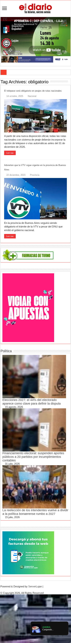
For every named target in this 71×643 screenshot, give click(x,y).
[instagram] (41, 589)
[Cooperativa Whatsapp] (28, 552)
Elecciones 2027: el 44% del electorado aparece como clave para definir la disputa (31, 401)
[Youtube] (38, 589)
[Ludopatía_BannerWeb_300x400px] (28, 307)
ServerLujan (35, 586)
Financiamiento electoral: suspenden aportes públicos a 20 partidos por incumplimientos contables (33, 456)
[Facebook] (33, 589)
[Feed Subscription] (69, 81)
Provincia (34, 175)
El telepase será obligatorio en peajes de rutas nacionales (33, 91)
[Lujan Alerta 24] (35, 59)
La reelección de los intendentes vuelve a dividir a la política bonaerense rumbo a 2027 (35, 512)
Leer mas (10, 153)
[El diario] (35, 8)
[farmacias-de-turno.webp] (28, 254)
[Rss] (30, 589)
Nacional (32, 96)
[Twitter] (35, 589)
